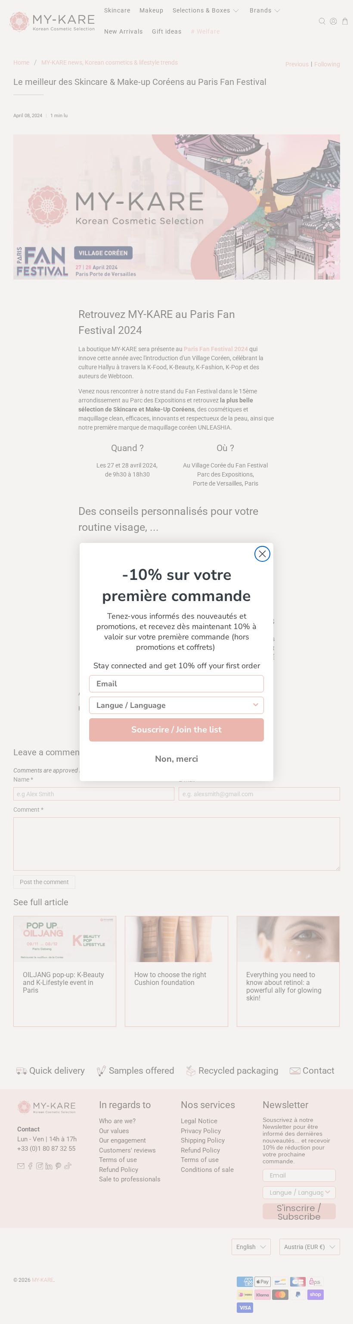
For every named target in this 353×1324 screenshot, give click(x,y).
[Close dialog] (262, 553)
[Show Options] (255, 705)
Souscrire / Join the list (176, 729)
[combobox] (173, 705)
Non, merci (176, 759)
